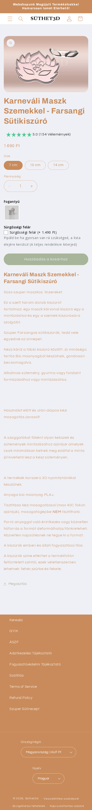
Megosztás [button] (17, 584)
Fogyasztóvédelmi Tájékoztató (35, 664)
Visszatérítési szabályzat (61, 798)
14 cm (58, 165)
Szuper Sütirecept (24, 709)
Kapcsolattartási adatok (67, 806)
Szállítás (16, 675)
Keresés (16, 620)
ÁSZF (14, 642)
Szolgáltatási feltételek (29, 806)
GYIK (13, 631)
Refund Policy (20, 698)
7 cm (13, 165)
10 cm (35, 165)
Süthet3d (31, 798)
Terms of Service (23, 686)
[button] (9, 18)
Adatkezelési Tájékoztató (30, 653)
